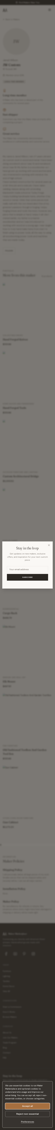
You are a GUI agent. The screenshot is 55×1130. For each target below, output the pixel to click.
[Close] (49, 545)
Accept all (27, 1106)
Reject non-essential (27, 1114)
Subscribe (27, 577)
